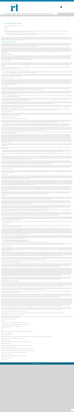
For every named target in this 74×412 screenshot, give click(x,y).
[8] (1, 324)
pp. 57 (8, 327)
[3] (1, 314)
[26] (1, 355)
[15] (1, 336)
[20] (1, 345)
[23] (1, 350)
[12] (1, 331)
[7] (1, 322)
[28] (1, 359)
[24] (1, 352)
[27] (1, 357)
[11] (1, 329)
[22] (1, 348)
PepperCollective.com (38, 363)
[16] (1, 338)
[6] (1, 320)
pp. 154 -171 (63, 312)
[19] (1, 343)
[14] (1, 334)
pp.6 (28, 324)
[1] (1, 311)
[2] (1, 312)
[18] (1, 341)
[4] (1, 316)
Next (68, 19)
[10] (1, 327)
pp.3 (17, 317)
